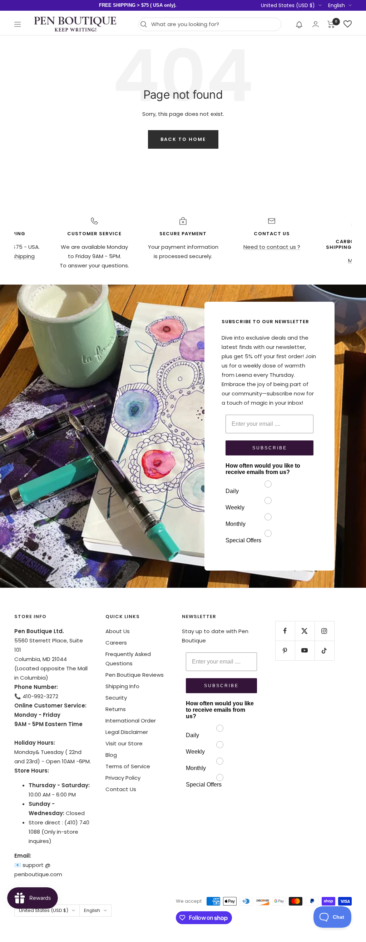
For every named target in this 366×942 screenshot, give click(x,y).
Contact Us (120, 789)
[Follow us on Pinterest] (285, 650)
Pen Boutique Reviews (134, 675)
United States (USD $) (288, 5)
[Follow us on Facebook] (285, 631)
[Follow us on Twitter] (305, 631)
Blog (111, 755)
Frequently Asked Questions (128, 658)
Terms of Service (127, 766)
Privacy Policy (122, 777)
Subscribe (269, 447)
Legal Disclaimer (126, 732)
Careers (116, 642)
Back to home (183, 139)
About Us (117, 631)
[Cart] (331, 24)
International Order (130, 720)
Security (116, 697)
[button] (299, 24)
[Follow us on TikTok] (324, 650)
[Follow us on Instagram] (324, 631)
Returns (115, 709)
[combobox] (214, 24)
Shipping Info (122, 686)
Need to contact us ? (271, 247)
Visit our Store (124, 743)
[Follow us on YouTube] (305, 650)
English (336, 5)
